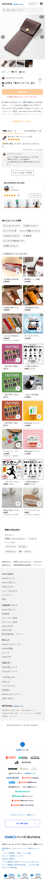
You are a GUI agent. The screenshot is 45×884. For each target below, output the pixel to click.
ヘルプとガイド (8, 686)
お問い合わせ (7, 698)
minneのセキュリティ (11, 694)
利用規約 (6, 690)
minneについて (8, 578)
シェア (7, 72)
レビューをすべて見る (22, 173)
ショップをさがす (9, 591)
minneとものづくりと (11, 644)
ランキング (7, 595)
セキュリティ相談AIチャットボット (13, 856)
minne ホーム (6, 561)
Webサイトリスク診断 (24, 853)
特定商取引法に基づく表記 (10, 710)
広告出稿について (9, 667)
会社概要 (38, 713)
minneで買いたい (9, 583)
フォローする (35, 195)
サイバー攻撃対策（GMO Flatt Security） (14, 865)
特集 (4, 599)
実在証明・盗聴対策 (8, 859)
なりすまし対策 (34, 865)
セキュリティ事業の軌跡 (9, 867)
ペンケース (32, 538)
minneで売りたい (9, 610)
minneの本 (6, 657)
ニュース (6, 653)
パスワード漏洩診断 (8, 853)
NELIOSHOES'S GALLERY (14, 78)
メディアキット (14, 716)
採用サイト (31, 815)
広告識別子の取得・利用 (10, 713)
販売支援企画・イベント (12, 634)
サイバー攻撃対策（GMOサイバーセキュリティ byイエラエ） (21, 862)
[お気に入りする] (40, 80)
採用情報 (5, 716)
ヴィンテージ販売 (9, 618)
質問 (15, 72)
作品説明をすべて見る (21, 121)
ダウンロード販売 (9, 622)
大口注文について (9, 671)
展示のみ (22, 92)
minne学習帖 (7, 649)
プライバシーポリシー (26, 713)
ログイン (33, 4)
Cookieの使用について (28, 710)
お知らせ (6, 682)
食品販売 (6, 614)
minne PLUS (7, 626)
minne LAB (6, 630)
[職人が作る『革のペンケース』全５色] (17, 140)
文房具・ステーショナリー (15, 538)
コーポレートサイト (17, 815)
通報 (23, 72)
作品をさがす (7, 587)
